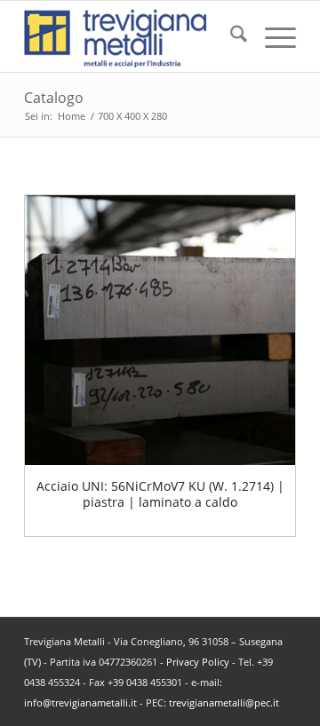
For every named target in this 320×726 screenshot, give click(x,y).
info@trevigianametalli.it (80, 702)
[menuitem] (229, 36)
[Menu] (271, 36)
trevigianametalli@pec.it (224, 702)
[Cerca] (229, 36)
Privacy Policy (197, 661)
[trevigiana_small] (133, 36)
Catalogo (54, 97)
